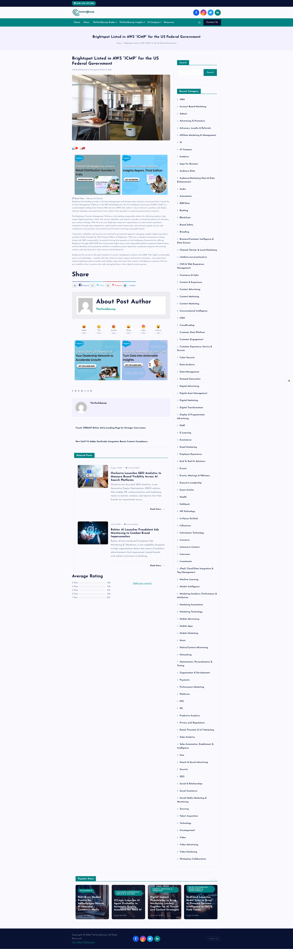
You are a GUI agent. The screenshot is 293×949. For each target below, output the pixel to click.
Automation (186, 196)
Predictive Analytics (190, 716)
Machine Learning (189, 579)
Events (183, 469)
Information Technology (192, 533)
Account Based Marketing (193, 107)
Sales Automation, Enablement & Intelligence (198, 889)
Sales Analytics (187, 737)
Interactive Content (189, 547)
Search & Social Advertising (194, 762)
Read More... (156, 509)
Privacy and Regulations (192, 723)
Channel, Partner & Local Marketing (198, 250)
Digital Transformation (191, 408)
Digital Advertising (189, 386)
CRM (182, 318)
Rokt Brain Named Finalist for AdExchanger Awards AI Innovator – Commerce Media (91, 903)
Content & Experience (191, 282)
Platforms (185, 694)
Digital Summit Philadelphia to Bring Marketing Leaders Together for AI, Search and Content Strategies (164, 903)
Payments (185, 680)
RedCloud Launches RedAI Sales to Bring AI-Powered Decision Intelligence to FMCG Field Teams (199, 903)
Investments (186, 561)
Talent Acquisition (189, 816)
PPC (182, 701)
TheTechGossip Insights (131, 22)
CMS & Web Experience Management (86, 70)
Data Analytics (187, 365)
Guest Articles (187, 490)
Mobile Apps (186, 626)
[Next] (215, 878)
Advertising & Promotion (192, 121)
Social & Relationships (191, 784)
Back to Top (214, 938)
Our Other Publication (83, 942)
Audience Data (187, 171)
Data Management (189, 372)
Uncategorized (187, 830)
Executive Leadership (191, 483)
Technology (185, 823)
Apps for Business (189, 164)
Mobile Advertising (189, 619)
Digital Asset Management (193, 393)
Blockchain (185, 218)
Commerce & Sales (189, 275)
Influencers (185, 526)
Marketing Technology (191, 612)
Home (77, 22)
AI (181, 142)
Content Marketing (189, 297)
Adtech (183, 114)
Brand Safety (186, 225)
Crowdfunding (187, 325)
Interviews (185, 554)
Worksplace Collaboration (193, 859)
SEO (182, 777)
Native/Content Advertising (194, 648)
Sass (182, 755)
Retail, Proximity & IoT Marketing (197, 730)
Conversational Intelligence (194, 311)
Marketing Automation (191, 605)
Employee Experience (191, 454)
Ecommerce (185, 440)
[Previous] (211, 878)
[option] (92, 902)
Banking (184, 210)
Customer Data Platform (192, 332)
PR (181, 708)
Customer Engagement (191, 339)
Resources (169, 22)
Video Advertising (189, 845)
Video (183, 838)
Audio (183, 189)
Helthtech (185, 504)
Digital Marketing (189, 400)
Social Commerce (188, 791)
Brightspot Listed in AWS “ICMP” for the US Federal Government (150, 43)
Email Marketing (188, 447)
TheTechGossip (106, 309)
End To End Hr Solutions (192, 461)
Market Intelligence (190, 587)
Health (183, 497)
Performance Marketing (192, 687)
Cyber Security (187, 358)
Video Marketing (188, 852)
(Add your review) (142, 583)
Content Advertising (190, 289)
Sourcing (184, 809)
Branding (184, 232)
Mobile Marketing (189, 633)
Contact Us (212, 22)
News (86, 22)
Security (184, 769)
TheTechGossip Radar (104, 22)
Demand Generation (190, 379)
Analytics (184, 157)
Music (183, 640)
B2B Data (185, 203)
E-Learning (185, 433)
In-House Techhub (189, 519)
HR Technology (187, 511)
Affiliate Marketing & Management (198, 135)
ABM (182, 99)
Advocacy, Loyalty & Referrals (195, 128)
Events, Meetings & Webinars (195, 476)
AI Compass (153, 22)
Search (183, 63)
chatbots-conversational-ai (193, 257)
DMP (182, 426)
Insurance (185, 540)
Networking (186, 655)
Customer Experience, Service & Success (127, 893)
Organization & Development (195, 673)
